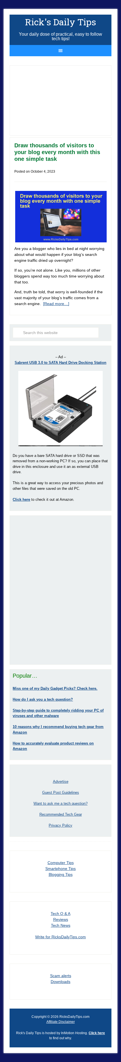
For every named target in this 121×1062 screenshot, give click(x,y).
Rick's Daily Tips (60, 22)
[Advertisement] (60, 589)
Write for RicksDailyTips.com (60, 937)
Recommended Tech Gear (60, 814)
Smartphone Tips (60, 868)
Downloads (60, 981)
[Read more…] (56, 303)
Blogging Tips (61, 874)
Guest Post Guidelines (60, 792)
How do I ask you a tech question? (43, 699)
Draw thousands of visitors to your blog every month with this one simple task (57, 152)
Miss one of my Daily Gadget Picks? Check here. (55, 688)
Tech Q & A (60, 913)
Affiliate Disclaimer (60, 1022)
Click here (97, 1033)
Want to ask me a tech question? (60, 803)
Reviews (60, 919)
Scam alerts (60, 975)
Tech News (60, 925)
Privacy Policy (60, 825)
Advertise (60, 781)
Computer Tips (61, 862)
